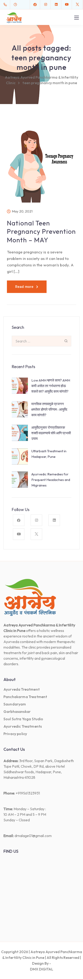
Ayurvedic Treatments (22, 726)
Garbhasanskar (17, 711)
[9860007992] (6, 4)
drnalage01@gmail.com (33, 835)
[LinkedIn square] (56, 4)
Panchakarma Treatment (25, 696)
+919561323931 (28, 793)
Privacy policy (15, 733)
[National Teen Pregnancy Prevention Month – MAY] (41, 165)
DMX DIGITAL (41, 969)
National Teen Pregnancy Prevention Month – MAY (41, 231)
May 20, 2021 (22, 211)
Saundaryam (14, 704)
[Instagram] (46, 4)
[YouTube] (67, 4)
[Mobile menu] (76, 17)
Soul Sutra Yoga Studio (23, 719)
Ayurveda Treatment (21, 689)
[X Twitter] (77, 4)
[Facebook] (35, 4)
